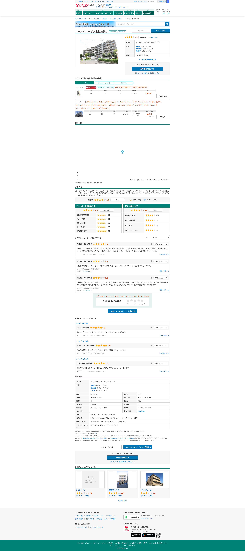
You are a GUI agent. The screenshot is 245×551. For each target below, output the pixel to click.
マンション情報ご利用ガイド (157, 543)
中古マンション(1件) (104, 83)
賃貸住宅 (78, 13)
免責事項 (133, 543)
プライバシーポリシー (84, 543)
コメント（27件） (116, 496)
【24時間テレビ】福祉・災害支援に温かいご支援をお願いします (95, 1)
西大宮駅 (138, 49)
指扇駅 (138, 46)
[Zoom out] (77, 175)
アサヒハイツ (80, 490)
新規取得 (108, 5)
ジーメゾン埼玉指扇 (82, 323)
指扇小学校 (141, 411)
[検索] (167, 1)
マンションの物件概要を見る (147, 59)
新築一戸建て (109, 13)
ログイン (98, 7)
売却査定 (138, 13)
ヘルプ (144, 1)
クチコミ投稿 (160, 30)
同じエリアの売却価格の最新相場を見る (147, 73)
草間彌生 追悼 (162, 1)
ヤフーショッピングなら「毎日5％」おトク (116, 7)
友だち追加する (133, 517)
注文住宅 (127, 13)
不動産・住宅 (79, 516)
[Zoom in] (77, 172)
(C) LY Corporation (151, 180)
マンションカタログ (81, 527)
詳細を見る (163, 96)
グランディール (145, 490)
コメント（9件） (148, 496)
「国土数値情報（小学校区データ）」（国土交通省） (94, 438)
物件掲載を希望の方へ (121, 543)
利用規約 (110, 543)
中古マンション (99, 13)
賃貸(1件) (124, 83)
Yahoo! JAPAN (137, 1)
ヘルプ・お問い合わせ (129, 545)
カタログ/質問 (147, 13)
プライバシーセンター (99, 543)
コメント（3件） (153, 37)
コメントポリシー (115, 545)
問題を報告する (164, 254)
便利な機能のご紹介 (147, 518)
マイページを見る (107, 447)
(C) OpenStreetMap (141, 180)
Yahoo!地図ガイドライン (163, 180)
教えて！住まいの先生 (96, 527)
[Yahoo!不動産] (85, 4)
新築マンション (88, 13)
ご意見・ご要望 (142, 543)
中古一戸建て (118, 13)
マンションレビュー (87, 271)
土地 (132, 13)
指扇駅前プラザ (113, 490)
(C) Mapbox (133, 180)
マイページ (141, 30)
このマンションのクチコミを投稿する (122, 311)
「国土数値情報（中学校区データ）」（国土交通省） (122, 438)
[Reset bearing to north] (77, 178)
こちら (96, 433)
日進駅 (138, 51)
